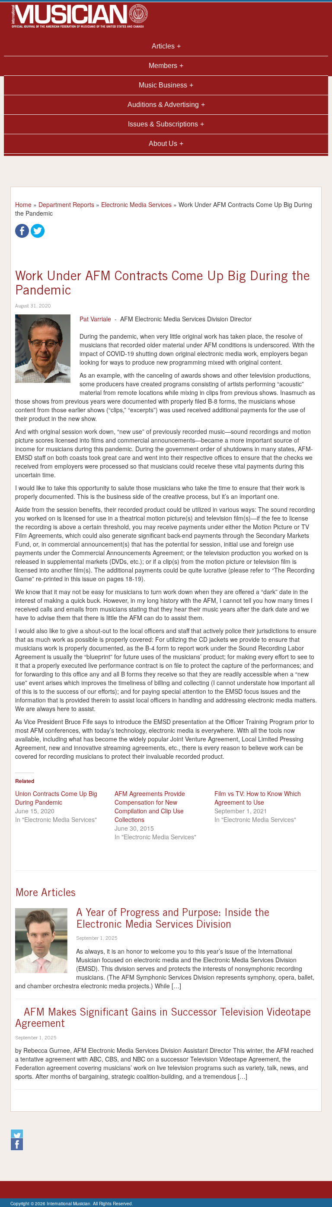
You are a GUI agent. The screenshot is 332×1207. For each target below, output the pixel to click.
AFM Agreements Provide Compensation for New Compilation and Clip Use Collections (150, 806)
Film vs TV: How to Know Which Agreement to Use (257, 797)
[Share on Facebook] (22, 230)
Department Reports (66, 204)
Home (23, 204)
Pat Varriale (95, 318)
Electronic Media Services (136, 204)
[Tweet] (38, 230)
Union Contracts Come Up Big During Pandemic (56, 797)
